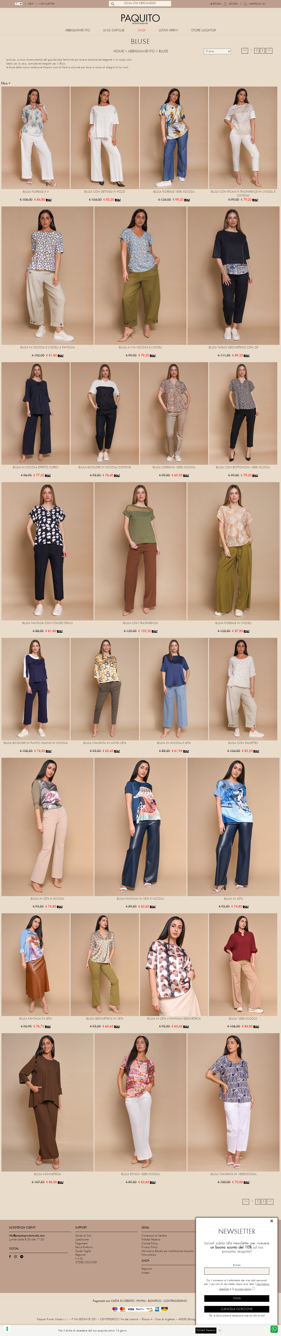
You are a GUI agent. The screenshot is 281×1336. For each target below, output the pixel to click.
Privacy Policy (149, 1247)
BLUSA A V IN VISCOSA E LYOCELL (140, 347)
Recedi (217, 4)
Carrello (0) (257, 4)
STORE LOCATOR (203, 30)
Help (31, 4)
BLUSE (163, 51)
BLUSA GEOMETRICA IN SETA (104, 1019)
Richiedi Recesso (151, 1239)
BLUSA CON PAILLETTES (243, 743)
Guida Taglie (83, 1251)
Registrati (80, 1255)
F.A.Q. (79, 1259)
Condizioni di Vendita (154, 1235)
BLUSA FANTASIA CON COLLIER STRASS (47, 623)
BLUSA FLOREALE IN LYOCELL (233, 623)
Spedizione (82, 1239)
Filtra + (5, 83)
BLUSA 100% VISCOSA (243, 1019)
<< (244, 50)
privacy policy (243, 1289)
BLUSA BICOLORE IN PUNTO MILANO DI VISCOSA (36, 743)
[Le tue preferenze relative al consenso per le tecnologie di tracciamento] (7, 1329)
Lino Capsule (113, 30)
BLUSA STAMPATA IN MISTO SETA (104, 743)
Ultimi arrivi (168, 30)
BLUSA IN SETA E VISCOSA (47, 899)
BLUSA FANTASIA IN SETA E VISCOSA (140, 899)
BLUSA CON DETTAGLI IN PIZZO (104, 192)
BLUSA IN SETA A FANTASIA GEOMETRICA (174, 1019)
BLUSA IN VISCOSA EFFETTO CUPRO (35, 467)
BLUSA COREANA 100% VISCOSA (174, 467)
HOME (119, 51)
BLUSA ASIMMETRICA (47, 1174)
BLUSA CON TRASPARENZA (140, 623)
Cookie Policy (150, 1243)
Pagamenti (81, 1243)
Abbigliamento (77, 30)
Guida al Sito (83, 1235)
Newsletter (47, 4)
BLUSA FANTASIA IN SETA (35, 1019)
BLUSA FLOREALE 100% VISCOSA (173, 192)
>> (269, 50)
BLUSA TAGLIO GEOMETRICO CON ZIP (233, 347)
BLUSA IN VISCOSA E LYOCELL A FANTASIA (47, 347)
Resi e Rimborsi (84, 1247)
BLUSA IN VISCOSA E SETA (174, 743)
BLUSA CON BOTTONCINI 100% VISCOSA (243, 467)
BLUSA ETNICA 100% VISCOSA (140, 1174)
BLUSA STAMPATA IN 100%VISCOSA (234, 1174)
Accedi (233, 4)
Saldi (141, 30)
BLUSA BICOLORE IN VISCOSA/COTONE (105, 467)
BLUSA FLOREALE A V (36, 192)
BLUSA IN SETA (233, 899)
